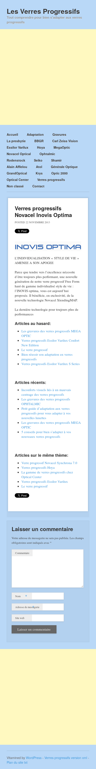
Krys (39, 173)
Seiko (38, 160)
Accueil (12, 134)
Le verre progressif (34, 349)
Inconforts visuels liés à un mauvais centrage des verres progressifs (46, 392)
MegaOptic (62, 147)
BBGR (39, 141)
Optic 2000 (59, 173)
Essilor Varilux (17, 147)
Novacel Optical (19, 154)
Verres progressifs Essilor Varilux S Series (50, 363)
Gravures (59, 134)
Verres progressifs (51, 179)
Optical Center (18, 179)
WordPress (34, 757)
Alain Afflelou (17, 166)
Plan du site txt (17, 762)
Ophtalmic (47, 154)
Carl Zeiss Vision (65, 141)
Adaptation (35, 134)
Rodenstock (16, 160)
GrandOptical (17, 173)
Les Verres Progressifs (43, 11)
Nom (21, 596)
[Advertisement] (48, 77)
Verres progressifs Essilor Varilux (44, 481)
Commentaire (22, 553)
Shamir (56, 160)
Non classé (15, 186)
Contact (38, 186)
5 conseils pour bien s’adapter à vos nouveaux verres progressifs (46, 434)
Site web (19, 618)
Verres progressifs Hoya (38, 467)
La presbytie (16, 141)
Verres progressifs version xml (65, 757)
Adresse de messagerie (27, 606)
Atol (39, 166)
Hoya (41, 147)
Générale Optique (64, 166)
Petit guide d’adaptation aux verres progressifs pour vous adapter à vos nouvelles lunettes (46, 413)
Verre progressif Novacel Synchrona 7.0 (49, 463)
